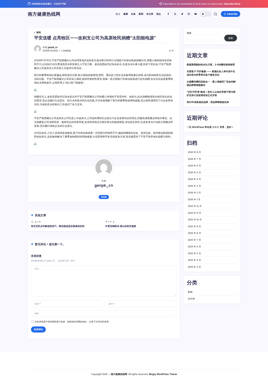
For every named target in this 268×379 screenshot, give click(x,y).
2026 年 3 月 (194, 185)
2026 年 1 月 (194, 199)
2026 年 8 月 (194, 152)
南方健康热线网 (44, 14)
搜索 (189, 32)
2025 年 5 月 (194, 253)
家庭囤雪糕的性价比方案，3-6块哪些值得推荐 (211, 64)
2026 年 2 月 (194, 192)
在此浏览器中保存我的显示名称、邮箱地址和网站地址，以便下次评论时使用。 (73, 321)
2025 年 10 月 (195, 219)
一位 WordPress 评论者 (199, 127)
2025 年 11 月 (194, 212)
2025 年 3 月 (194, 266)
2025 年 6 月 (194, 246)
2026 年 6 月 (194, 165)
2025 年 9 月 (194, 226)
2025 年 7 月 (194, 239)
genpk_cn (53, 47)
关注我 (103, 197)
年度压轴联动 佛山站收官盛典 (120, 226)
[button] (205, 14)
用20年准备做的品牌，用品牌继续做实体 (208, 102)
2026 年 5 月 (194, 172)
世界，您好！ (227, 127)
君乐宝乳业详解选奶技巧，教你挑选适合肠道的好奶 (58, 226)
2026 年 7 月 (194, 158)
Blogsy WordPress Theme (163, 374)
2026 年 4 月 (194, 179)
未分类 (191, 298)
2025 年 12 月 (195, 206)
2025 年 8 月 (194, 233)
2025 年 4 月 (194, 260)
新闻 (190, 291)
